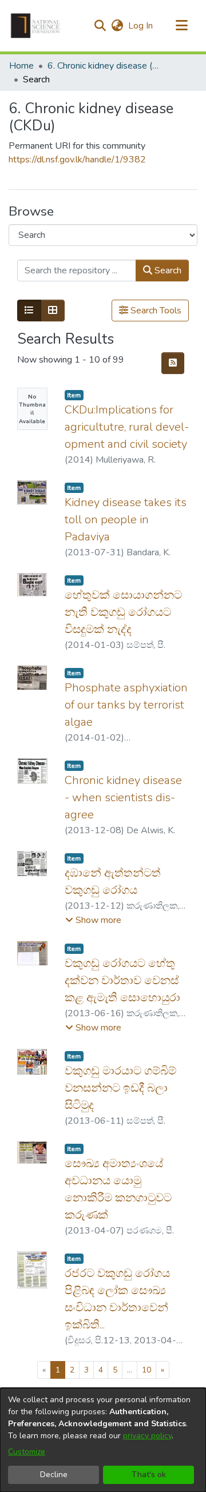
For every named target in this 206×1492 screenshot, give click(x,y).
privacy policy (147, 1435)
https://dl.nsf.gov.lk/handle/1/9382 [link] (77, 159)
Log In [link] (141, 25)
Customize (26, 1451)
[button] (35, 25)
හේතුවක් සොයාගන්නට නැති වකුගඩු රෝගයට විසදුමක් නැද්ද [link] (123, 612)
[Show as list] (29, 310)
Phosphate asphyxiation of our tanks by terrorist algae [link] (126, 705)
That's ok (149, 1474)
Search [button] (166, 270)
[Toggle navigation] (181, 26)
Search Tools (154, 310)
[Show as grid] (53, 310)
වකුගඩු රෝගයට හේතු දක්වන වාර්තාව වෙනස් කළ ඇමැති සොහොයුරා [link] (122, 980)
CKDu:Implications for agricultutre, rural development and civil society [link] (127, 427)
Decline (54, 1474)
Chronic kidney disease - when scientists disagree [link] (123, 797)
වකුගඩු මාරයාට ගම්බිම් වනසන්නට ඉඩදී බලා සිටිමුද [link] (120, 1088)
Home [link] (21, 65)
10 (146, 1369)
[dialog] (103, 1440)
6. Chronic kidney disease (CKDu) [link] (104, 65)
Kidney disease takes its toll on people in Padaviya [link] (126, 519)
